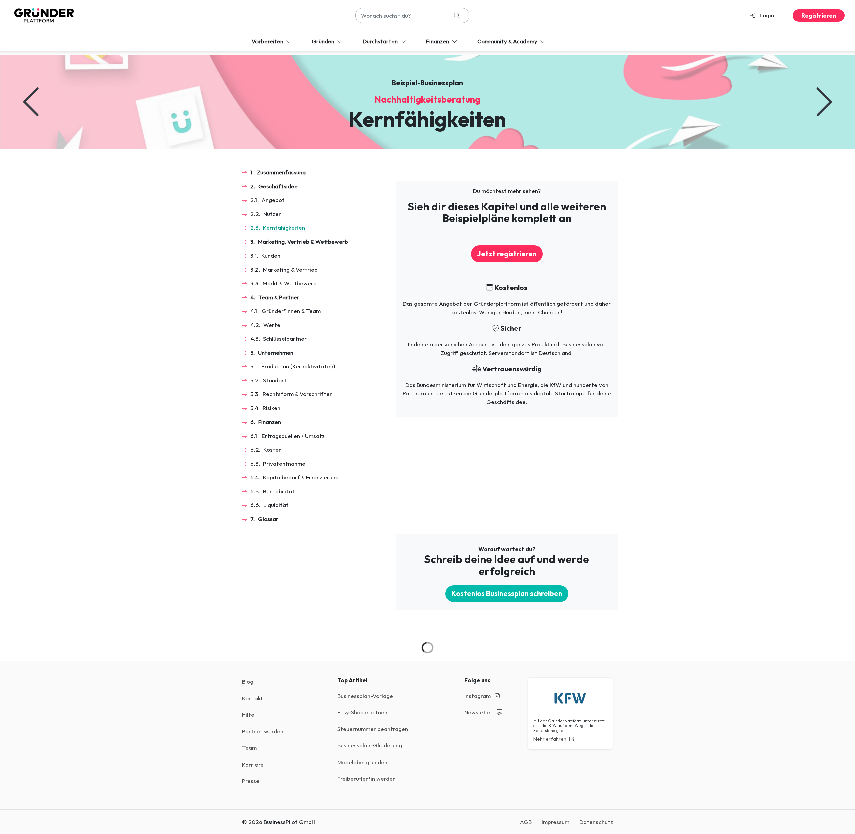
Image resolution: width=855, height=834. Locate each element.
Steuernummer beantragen (372, 728)
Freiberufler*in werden (366, 778)
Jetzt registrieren (507, 253)
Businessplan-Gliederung (369, 745)
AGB (526, 821)
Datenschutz (596, 821)
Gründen (324, 41)
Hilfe (248, 714)
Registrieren (818, 15)
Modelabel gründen (362, 762)
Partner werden (262, 731)
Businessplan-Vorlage (365, 695)
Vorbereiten (268, 41)
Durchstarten (381, 41)
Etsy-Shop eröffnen (362, 712)
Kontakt (252, 698)
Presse (251, 780)
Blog (247, 681)
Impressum (555, 821)
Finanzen (438, 41)
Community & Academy (508, 41)
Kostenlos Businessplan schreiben (506, 593)
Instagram (478, 695)
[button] (765, 15)
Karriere (253, 764)
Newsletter (479, 712)
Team (249, 747)
